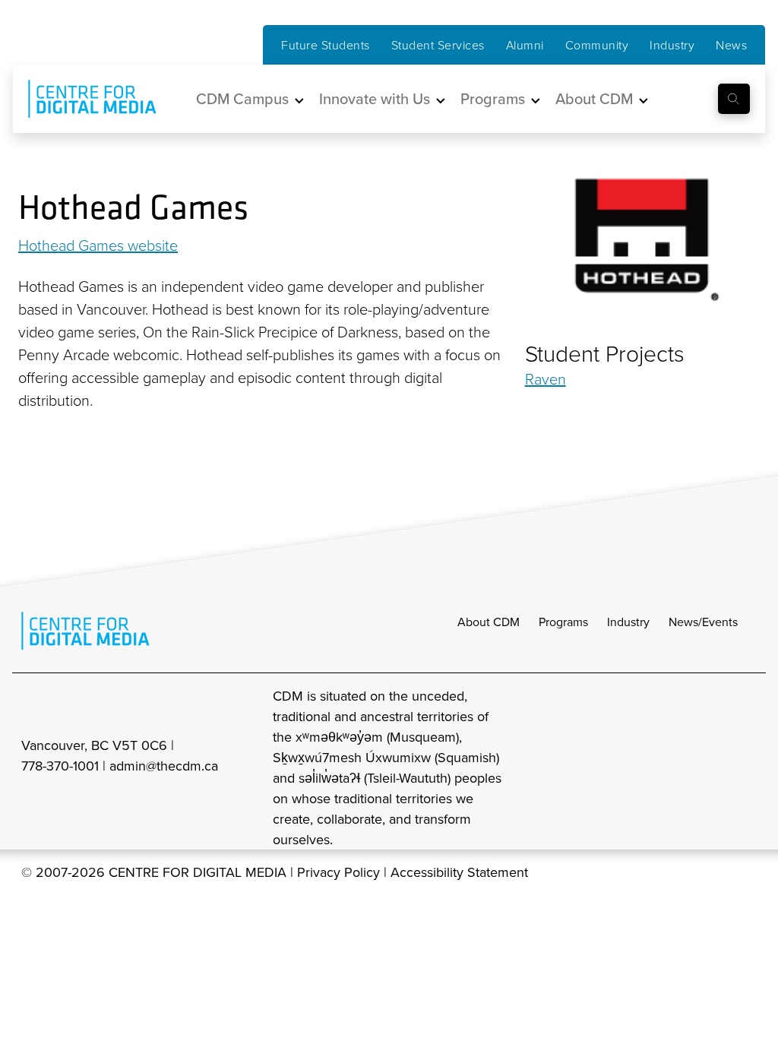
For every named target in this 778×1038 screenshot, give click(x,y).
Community (597, 44)
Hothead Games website (98, 244)
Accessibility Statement (459, 871)
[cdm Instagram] (645, 767)
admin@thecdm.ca (163, 765)
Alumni (525, 44)
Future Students (325, 44)
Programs (563, 621)
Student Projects (605, 353)
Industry (672, 44)
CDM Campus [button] (242, 98)
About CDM (488, 621)
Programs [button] (492, 98)
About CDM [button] (594, 98)
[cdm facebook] (679, 767)
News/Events (703, 621)
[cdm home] (81, 99)
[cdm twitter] (712, 767)
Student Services (438, 44)
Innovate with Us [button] (374, 98)
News (731, 44)
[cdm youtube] (746, 767)
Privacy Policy (338, 871)
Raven (545, 378)
